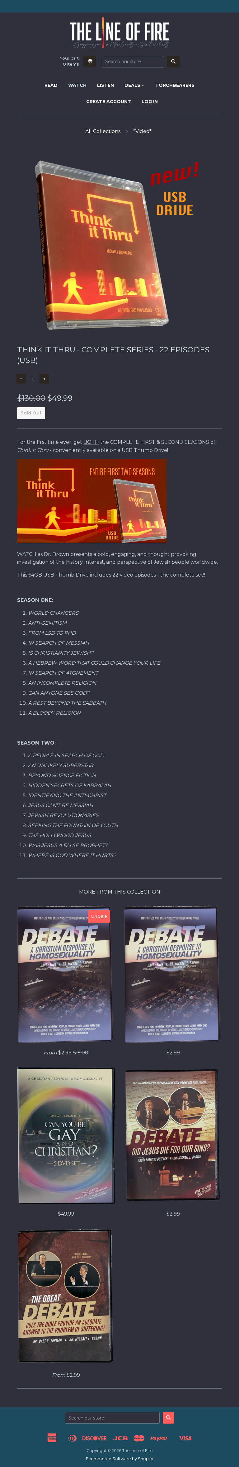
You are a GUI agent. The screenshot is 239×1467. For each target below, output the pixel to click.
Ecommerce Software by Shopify (119, 1458)
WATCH (77, 85)
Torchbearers (174, 85)
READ (51, 85)
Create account (108, 101)
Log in (150, 101)
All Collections (102, 131)
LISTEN (105, 85)
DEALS (133, 85)
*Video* (142, 131)
